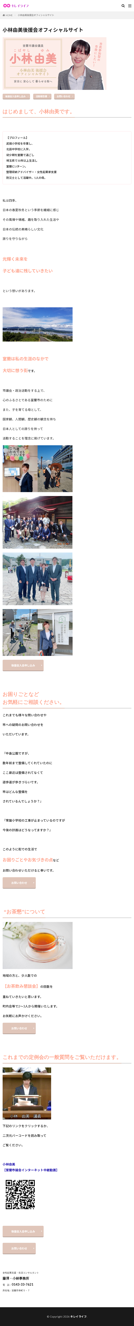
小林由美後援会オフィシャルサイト (36, 15)
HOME (9, 15)
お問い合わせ (63, 96)
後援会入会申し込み (15, 96)
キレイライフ (78, 1316)
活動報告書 (41, 96)
